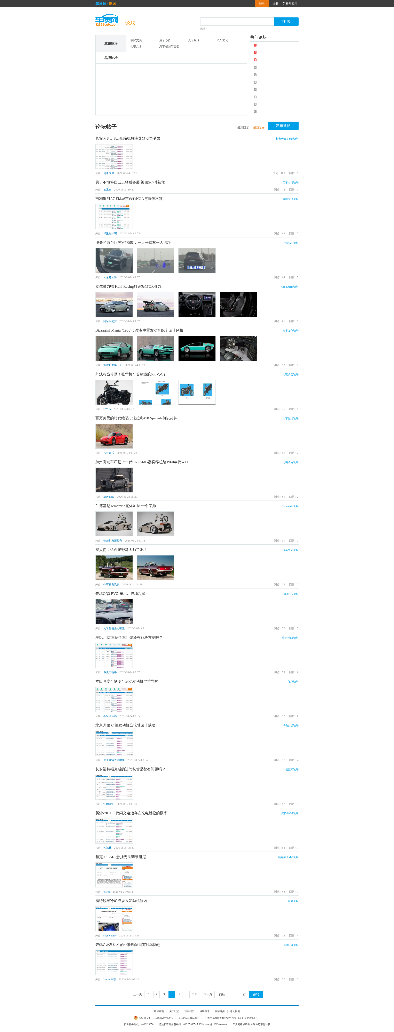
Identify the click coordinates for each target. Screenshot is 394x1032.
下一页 (208, 994)
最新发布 (259, 127)
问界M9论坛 (291, 242)
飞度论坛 (293, 681)
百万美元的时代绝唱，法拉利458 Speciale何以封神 (136, 418)
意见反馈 (235, 1011)
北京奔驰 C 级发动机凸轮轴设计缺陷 (125, 725)
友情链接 (220, 1011)
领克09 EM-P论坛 (288, 857)
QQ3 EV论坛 (291, 593)
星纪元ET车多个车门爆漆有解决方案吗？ (129, 637)
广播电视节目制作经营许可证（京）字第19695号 (231, 1017)
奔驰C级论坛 (291, 725)
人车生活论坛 (291, 418)
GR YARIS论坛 (290, 286)
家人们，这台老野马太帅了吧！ (121, 550)
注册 (275, 3)
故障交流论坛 (291, 199)
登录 (262, 3)
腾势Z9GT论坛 (290, 813)
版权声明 (159, 1011)
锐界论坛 (293, 901)
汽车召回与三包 (169, 46)
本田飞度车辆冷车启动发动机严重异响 (126, 681)
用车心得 (165, 40)
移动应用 (291, 3)
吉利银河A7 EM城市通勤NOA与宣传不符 (129, 199)
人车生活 (193, 40)
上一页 (137, 994)
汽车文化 (222, 40)
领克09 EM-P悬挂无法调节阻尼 (120, 857)
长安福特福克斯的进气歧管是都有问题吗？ (130, 769)
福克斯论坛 (292, 769)
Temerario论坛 (290, 506)
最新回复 (243, 127)
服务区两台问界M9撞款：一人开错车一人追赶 (133, 243)
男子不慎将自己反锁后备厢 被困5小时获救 (130, 182)
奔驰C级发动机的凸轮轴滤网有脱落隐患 (128, 945)
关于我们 (174, 1011)
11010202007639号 (163, 1017)
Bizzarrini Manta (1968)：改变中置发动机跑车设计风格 (139, 330)
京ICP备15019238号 (188, 1017)
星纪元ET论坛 (290, 637)
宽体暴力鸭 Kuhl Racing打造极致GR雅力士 (130, 286)
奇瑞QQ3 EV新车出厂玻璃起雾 (120, 594)
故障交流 (136, 40)
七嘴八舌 (136, 46)
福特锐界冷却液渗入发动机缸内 (121, 901)
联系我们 (189, 1011)
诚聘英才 (205, 1011)
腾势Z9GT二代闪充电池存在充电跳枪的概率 (131, 813)
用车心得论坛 (291, 182)
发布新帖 (283, 126)
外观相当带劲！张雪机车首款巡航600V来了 (130, 374)
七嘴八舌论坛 (291, 374)
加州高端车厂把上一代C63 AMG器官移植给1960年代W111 (142, 462)
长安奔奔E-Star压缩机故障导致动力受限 (127, 138)
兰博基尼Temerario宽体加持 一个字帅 (125, 506)
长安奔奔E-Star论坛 (287, 138)
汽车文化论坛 (291, 330)
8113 (194, 994)
